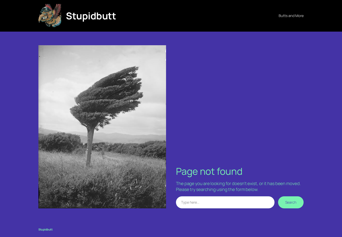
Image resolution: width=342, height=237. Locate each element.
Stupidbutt (91, 15)
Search (290, 202)
